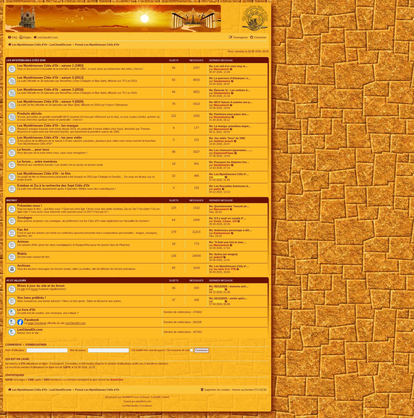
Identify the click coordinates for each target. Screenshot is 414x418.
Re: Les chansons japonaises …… (230, 150)
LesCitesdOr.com (75, 323)
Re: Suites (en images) (223, 254)
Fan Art (22, 229)
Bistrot (11, 200)
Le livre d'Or (26, 310)
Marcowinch (221, 69)
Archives (23, 265)
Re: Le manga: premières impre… (230, 126)
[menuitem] (12, 37)
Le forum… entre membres (37, 161)
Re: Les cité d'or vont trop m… (228, 66)
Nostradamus (222, 117)
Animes (23, 241)
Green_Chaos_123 (225, 221)
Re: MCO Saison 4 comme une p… (231, 102)
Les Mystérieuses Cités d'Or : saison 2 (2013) (50, 77)
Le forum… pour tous (33, 149)
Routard (219, 177)
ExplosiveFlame (224, 153)
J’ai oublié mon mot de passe (148, 350)
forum (34, 289)
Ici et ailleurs (16, 280)
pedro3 (218, 257)
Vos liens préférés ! (31, 298)
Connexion (13, 344)
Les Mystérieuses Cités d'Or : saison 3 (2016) (50, 89)
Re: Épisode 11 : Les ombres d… (229, 90)
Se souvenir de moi (178, 350)
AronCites (116, 379)
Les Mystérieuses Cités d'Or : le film (44, 173)
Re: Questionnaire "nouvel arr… (229, 206)
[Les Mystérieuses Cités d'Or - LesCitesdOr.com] (255, 18)
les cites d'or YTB (225, 269)
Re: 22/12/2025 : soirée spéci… (228, 298)
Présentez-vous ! (29, 205)
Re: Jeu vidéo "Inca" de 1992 (227, 138)
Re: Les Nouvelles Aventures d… (230, 186)
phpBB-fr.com (143, 401)
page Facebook (37, 323)
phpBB (126, 397)
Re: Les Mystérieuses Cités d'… (229, 174)
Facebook (31, 320)
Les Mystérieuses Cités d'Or (26, 60)
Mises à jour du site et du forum (41, 286)
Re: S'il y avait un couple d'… (227, 218)
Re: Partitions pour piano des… (229, 114)
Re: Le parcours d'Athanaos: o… (230, 78)
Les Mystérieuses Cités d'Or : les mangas (47, 125)
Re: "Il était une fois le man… (227, 242)
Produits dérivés (29, 113)
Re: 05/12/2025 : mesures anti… (228, 286)
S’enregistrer (35, 344)
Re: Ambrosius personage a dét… (230, 230)
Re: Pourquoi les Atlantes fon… (229, 162)
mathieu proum (223, 141)
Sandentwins (222, 81)
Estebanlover (222, 233)
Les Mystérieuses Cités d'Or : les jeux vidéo (49, 137)
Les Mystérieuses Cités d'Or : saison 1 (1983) (50, 65)
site (23, 289)
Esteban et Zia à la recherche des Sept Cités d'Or (53, 185)
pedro (217, 189)
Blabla (22, 253)
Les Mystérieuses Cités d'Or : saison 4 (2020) (50, 101)
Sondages (24, 217)
